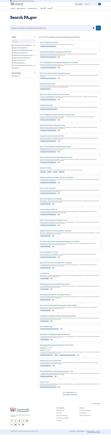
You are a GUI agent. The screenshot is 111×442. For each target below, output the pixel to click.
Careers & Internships (85, 410)
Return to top (95, 403)
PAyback (58, 420)
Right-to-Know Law (84, 415)
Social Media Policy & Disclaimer (93, 432)
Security (98, 431)
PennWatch (82, 413)
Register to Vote (60, 410)
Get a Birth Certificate (61, 415)
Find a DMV (59, 413)
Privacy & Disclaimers (80, 431)
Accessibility (72, 431)
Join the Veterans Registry (62, 418)
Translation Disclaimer (90, 431)
